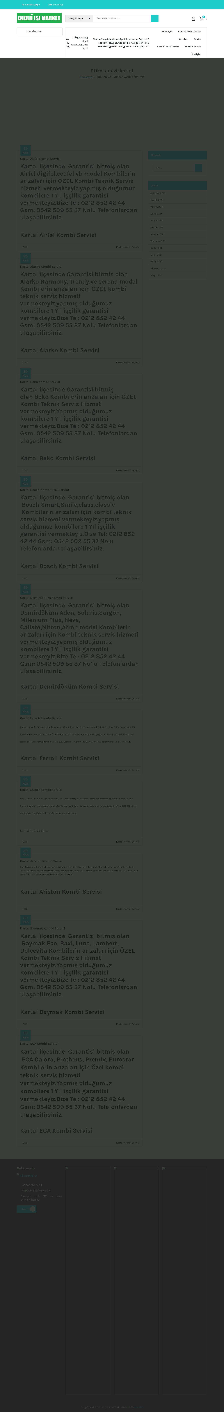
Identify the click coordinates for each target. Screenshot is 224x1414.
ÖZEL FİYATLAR (34, 31)
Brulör (197, 39)
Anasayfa (166, 31)
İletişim (196, 54)
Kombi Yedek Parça (189, 31)
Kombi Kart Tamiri (168, 46)
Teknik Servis (193, 46)
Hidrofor (182, 39)
